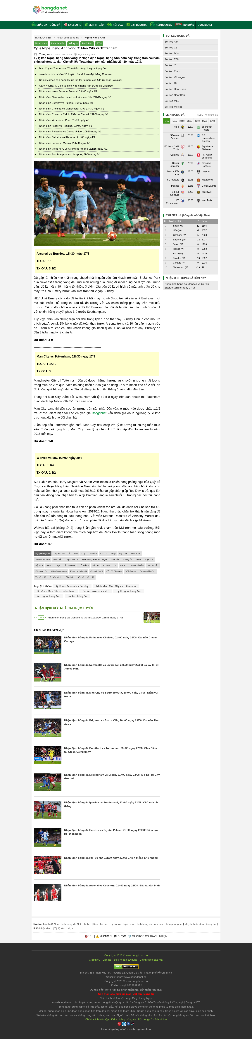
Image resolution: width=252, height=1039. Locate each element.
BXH (99, 43)
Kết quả (117, 25)
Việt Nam (123, 553)
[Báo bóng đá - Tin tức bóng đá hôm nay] (50, 7)
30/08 (189, 121)
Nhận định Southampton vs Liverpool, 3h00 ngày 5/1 (70, 154)
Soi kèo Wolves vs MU (95, 591)
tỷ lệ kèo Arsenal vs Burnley (72, 586)
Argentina (149, 559)
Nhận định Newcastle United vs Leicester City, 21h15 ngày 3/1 (75, 97)
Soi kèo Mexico (173, 106)
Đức (76, 553)
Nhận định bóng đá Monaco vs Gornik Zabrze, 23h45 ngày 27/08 (85, 617)
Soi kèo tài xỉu (56, 577)
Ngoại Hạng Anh (42, 553)
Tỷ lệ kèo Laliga (63, 928)
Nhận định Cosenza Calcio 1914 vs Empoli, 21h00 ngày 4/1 (73, 114)
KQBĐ (200, 115)
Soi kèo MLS (172, 100)
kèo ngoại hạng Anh (48, 596)
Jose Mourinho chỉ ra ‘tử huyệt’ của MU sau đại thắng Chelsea (75, 74)
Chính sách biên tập (97, 1019)
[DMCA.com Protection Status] (126, 968)
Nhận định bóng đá (48, 25)
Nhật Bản (115, 559)
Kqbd (87, 923)
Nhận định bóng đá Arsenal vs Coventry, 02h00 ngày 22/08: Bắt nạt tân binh (112, 885)
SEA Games (130, 571)
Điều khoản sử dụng (125, 959)
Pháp (113, 553)
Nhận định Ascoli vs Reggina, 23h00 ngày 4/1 (65, 125)
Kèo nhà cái (100, 923)
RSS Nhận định (42, 928)
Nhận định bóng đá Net (67, 923)
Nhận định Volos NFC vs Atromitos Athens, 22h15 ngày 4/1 (73, 148)
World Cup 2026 (42, 559)
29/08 (181, 121)
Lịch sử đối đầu (137, 565)
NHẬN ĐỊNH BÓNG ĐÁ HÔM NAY (186, 277)
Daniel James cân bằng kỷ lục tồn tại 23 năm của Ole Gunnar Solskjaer (80, 79)
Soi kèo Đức (172, 53)
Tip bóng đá (40, 577)
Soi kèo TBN (172, 59)
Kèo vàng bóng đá (86, 577)
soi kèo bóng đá (77, 596)
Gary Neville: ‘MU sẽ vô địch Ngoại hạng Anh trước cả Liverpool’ (76, 85)
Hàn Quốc (127, 559)
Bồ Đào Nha (69, 565)
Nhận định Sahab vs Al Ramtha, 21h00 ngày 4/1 (67, 137)
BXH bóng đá (138, 25)
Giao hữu (70, 577)
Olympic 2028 (96, 571)
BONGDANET (205, 25)
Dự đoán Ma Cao (147, 571)
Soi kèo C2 (171, 83)
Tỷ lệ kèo (87, 43)
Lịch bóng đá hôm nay (150, 923)
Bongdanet (99, 413)
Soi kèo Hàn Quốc (175, 88)
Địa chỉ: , (126, 972)
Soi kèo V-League (175, 77)
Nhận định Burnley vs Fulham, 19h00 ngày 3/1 (66, 102)
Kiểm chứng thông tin (123, 1019)
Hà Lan (95, 565)
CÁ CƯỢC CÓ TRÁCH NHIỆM (150, 936)
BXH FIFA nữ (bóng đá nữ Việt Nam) (187, 215)
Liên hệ (107, 959)
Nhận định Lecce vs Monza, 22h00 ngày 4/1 (65, 142)
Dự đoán (188, 25)
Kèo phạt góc (41, 571)
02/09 (212, 121)
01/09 (204, 121)
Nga (58, 565)
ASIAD (123, 565)
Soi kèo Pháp (172, 71)
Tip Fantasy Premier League (94, 559)
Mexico (49, 565)
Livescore (74, 25)
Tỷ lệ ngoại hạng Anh (128, 591)
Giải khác (57, 559)
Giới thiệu (94, 959)
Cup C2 (103, 553)
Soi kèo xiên (152, 565)
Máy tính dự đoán (59, 571)
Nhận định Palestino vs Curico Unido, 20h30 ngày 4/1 (70, 131)
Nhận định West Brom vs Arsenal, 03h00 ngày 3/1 (68, 91)
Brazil (138, 559)
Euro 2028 (135, 553)
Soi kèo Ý (170, 65)
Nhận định (41, 43)
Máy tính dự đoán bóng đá (200, 923)
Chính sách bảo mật (151, 959)
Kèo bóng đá (163, 25)
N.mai (174, 121)
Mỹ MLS (39, 565)
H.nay (166, 121)
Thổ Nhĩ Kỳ (84, 565)
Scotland (106, 565)
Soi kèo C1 (171, 47)
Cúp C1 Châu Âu (89, 553)
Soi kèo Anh (171, 41)
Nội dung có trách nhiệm (152, 1019)
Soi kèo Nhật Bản (175, 94)
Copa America (72, 559)
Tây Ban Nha (59, 553)
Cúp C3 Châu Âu (114, 571)
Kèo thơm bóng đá (78, 571)
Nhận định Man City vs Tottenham (116, 586)
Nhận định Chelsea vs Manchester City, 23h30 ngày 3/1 (71, 108)
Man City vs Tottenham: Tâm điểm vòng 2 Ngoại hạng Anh (73, 68)
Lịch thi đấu (96, 25)
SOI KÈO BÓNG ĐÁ (177, 35)
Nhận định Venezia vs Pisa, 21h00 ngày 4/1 (64, 120)
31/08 (197, 121)
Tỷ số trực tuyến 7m (122, 923)
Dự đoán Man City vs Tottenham (56, 591)
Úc (115, 565)
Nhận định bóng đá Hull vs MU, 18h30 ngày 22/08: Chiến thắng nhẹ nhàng (111, 857)
